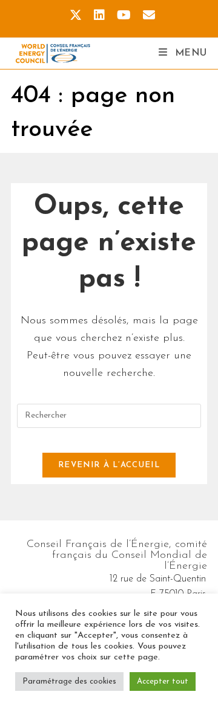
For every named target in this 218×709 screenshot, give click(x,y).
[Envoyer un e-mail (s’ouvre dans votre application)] (146, 15)
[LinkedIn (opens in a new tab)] (99, 15)
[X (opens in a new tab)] (76, 15)
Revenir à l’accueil (109, 465)
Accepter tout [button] (162, 681)
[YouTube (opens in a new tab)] (124, 15)
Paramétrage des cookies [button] (69, 681)
